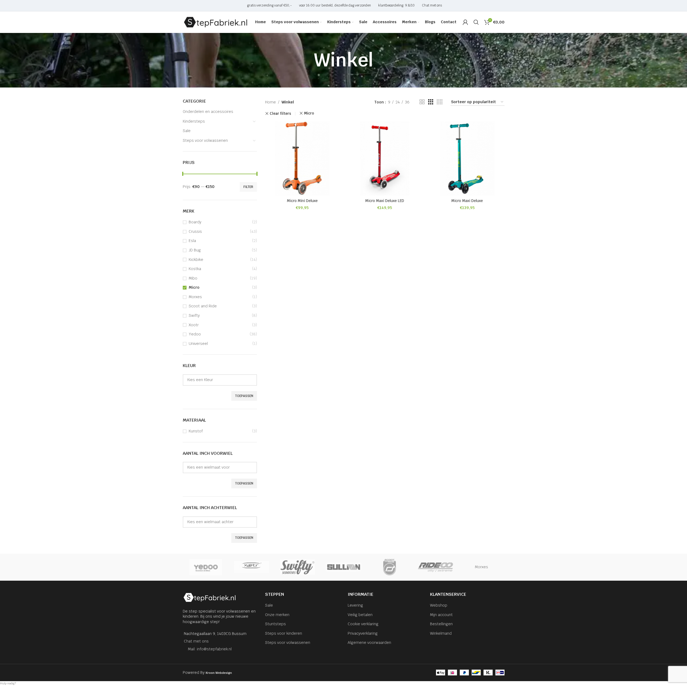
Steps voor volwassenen (205, 140)
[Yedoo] (206, 567)
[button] (343, 683)
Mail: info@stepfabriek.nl (210, 649)
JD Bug (195, 250)
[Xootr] (252, 567)
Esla (192, 240)
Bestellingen (441, 623)
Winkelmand (441, 633)
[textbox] (220, 379)
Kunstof (196, 431)
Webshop (438, 605)
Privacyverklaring (363, 633)
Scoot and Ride (203, 306)
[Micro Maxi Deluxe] (467, 158)
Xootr (194, 324)
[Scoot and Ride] (389, 567)
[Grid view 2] (422, 102)
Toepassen (244, 396)
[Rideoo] (435, 567)
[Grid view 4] (439, 102)
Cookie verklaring (363, 623)
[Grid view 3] (430, 102)
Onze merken (277, 614)
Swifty (194, 315)
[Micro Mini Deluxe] (302, 158)
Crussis (195, 231)
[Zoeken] (476, 22)
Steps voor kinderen (283, 633)
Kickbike (196, 259)
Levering (355, 605)
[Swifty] (297, 567)
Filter (248, 187)
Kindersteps (194, 121)
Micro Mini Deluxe (302, 200)
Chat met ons (196, 641)
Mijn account (441, 614)
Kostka (195, 268)
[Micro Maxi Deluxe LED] (385, 158)
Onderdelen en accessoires (208, 111)
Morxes (195, 296)
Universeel (198, 343)
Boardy (195, 222)
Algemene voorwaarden (369, 642)
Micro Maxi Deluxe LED (384, 200)
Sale (187, 130)
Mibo (193, 278)
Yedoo (195, 334)
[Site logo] (216, 21)
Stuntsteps (275, 623)
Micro (194, 287)
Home (270, 102)
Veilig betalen (360, 614)
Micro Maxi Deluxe (467, 200)
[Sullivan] (343, 567)
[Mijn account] (465, 22)
